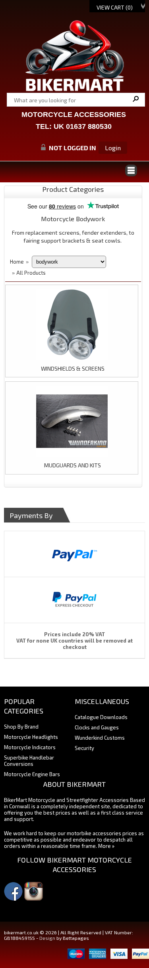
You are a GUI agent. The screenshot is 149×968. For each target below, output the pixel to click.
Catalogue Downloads (101, 717)
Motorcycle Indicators (30, 747)
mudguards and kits (72, 465)
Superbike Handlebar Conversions (29, 760)
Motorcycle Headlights (31, 737)
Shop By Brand (21, 726)
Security (84, 748)
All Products (31, 273)
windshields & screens (72, 368)
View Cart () (115, 7)
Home (17, 261)
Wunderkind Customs (100, 738)
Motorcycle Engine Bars (32, 774)
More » (106, 846)
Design (47, 938)
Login (113, 147)
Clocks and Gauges (97, 727)
